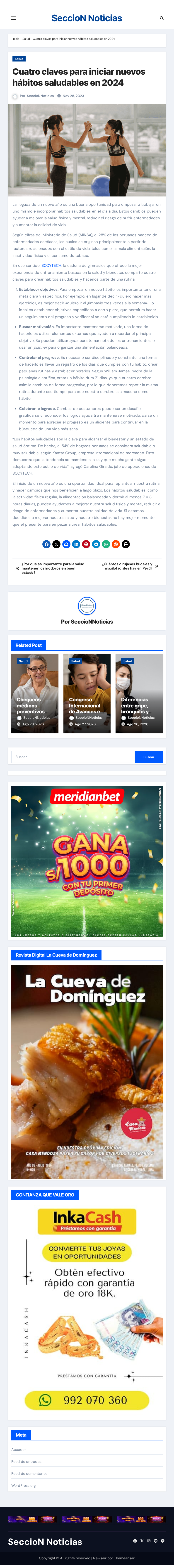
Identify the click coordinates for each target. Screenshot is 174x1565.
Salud (26, 39)
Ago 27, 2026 (85, 724)
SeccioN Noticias (87, 18)
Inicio (15, 39)
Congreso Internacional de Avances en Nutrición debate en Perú (86, 711)
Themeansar (124, 1558)
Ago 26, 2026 (137, 724)
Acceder (18, 1449)
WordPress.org (23, 1485)
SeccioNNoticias (40, 96)
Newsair (99, 1558)
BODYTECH (51, 265)
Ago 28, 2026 (33, 724)
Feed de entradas (26, 1461)
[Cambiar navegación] (13, 18)
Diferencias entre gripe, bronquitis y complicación (137, 708)
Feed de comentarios (29, 1473)
